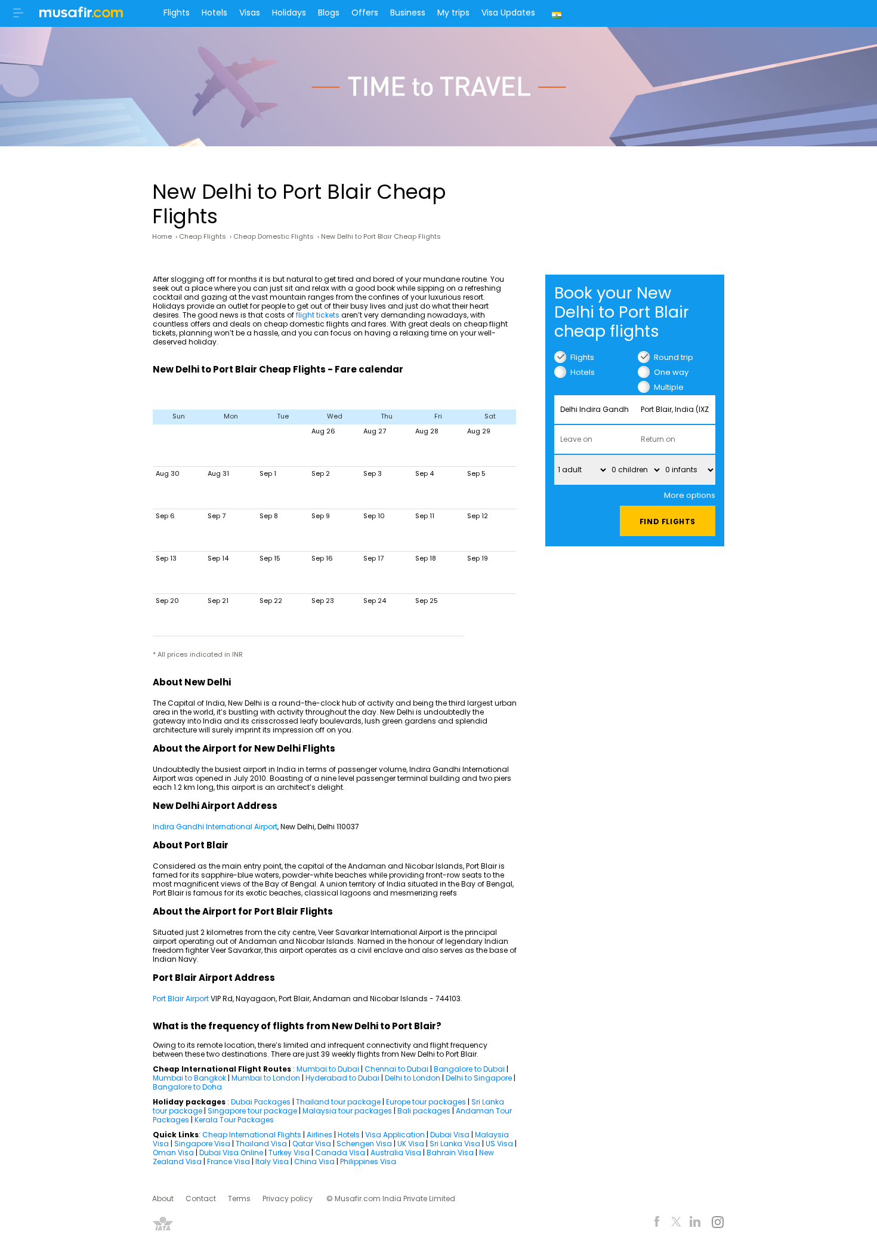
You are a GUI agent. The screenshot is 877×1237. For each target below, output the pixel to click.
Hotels (214, 13)
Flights (176, 13)
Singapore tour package (252, 1111)
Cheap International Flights (251, 1135)
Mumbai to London (265, 1078)
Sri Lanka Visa (455, 1143)
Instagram (717, 1223)
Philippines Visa (368, 1161)
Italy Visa (272, 1161)
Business (407, 13)
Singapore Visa (202, 1143)
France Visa (228, 1161)
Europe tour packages (426, 1102)
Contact (201, 1198)
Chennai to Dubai (396, 1069)
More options (689, 495)
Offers (364, 13)
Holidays (289, 13)
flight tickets (317, 315)
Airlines (319, 1135)
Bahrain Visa (450, 1152)
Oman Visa (173, 1152)
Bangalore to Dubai (469, 1069)
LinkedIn (695, 1223)
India (558, 13)
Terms (239, 1198)
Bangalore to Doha (187, 1087)
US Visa (499, 1143)
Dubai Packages (261, 1102)
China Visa (314, 1161)
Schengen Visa (364, 1143)
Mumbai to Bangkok (189, 1078)
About (163, 1198)
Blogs (328, 13)
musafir (81, 15)
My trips (453, 13)
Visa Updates (508, 13)
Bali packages (423, 1111)
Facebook (657, 1223)
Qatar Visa (311, 1143)
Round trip (673, 357)
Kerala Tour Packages (234, 1120)
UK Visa (410, 1143)
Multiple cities (669, 387)
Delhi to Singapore (479, 1078)
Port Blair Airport (181, 998)
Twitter (676, 1223)
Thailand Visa (261, 1143)
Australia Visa (395, 1152)
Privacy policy (288, 1198)
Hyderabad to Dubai (342, 1078)
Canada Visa (340, 1152)
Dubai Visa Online (231, 1152)
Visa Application (395, 1135)
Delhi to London (412, 1078)
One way (671, 372)
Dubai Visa (450, 1135)
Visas (249, 13)
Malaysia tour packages (347, 1111)
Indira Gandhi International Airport (215, 826)
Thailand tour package (338, 1102)
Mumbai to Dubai (328, 1069)
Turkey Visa (289, 1152)
